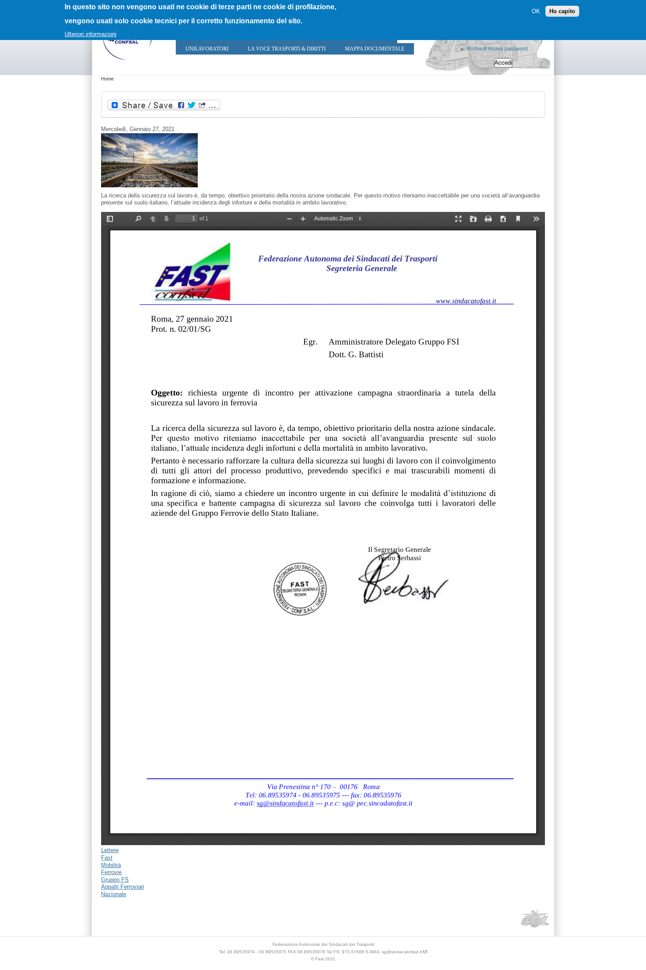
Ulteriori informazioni (90, 34)
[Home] (127, 61)
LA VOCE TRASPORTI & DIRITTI (287, 49)
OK (536, 11)
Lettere (110, 850)
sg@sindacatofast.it (402, 951)
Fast (107, 857)
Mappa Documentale (374, 49)
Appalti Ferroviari (122, 886)
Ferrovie (111, 872)
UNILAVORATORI (207, 49)
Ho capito (562, 11)
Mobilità (111, 865)
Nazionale (113, 894)
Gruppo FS (115, 879)
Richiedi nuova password (497, 49)
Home (107, 78)
